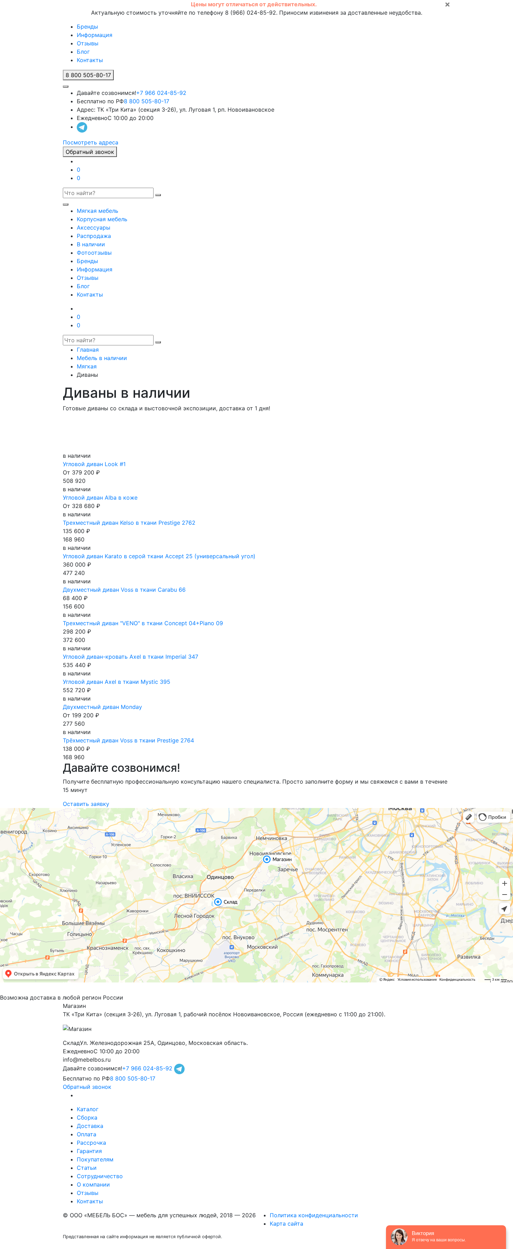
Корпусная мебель (102, 219)
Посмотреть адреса (90, 142)
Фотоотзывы (94, 252)
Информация (94, 34)
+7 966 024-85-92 (161, 92)
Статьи (87, 1167)
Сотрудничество (100, 1176)
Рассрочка (91, 1142)
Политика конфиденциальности (314, 1215)
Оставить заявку (86, 803)
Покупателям (95, 1159)
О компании (93, 1184)
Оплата (86, 1134)
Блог (83, 51)
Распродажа (94, 235)
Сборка (87, 1117)
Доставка (90, 1125)
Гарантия (89, 1150)
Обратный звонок (90, 151)
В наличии (91, 244)
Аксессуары (93, 227)
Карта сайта (286, 1223)
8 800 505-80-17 (146, 101)
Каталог (87, 1109)
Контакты (90, 60)
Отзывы (87, 43)
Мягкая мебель (97, 210)
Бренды (87, 26)
